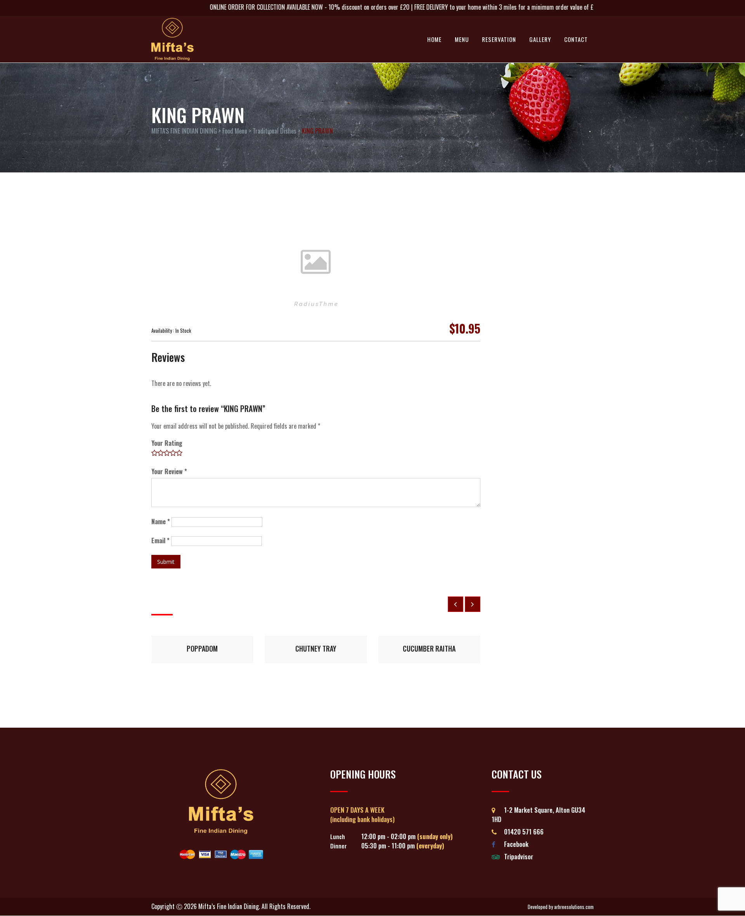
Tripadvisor (518, 856)
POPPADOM (202, 648)
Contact (576, 39)
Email (160, 540)
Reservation (499, 39)
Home (434, 39)
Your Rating (166, 443)
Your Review (169, 471)
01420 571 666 (524, 831)
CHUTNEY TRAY (315, 648)
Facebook (516, 844)
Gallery (540, 39)
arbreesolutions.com (574, 907)
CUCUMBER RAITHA (429, 648)
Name (160, 521)
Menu (462, 39)
